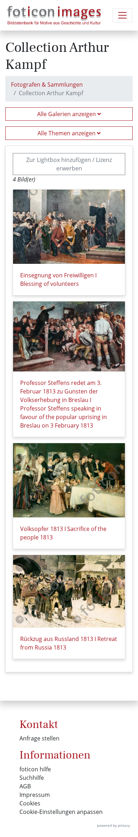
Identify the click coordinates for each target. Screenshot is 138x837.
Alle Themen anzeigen (67, 133)
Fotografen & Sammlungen (47, 84)
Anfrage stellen (39, 738)
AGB (25, 786)
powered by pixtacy (113, 825)
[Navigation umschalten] (122, 15)
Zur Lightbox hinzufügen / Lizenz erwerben (69, 164)
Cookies (29, 803)
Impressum (34, 795)
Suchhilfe (31, 778)
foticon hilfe (35, 769)
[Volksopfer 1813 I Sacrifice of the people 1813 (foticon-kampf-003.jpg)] (69, 480)
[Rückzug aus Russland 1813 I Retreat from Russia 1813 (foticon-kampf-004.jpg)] (69, 591)
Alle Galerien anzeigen (67, 114)
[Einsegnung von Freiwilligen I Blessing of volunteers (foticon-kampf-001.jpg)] (69, 227)
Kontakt (38, 724)
